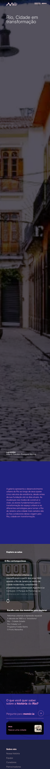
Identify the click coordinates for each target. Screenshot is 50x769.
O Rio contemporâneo (15, 561)
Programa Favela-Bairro (17, 627)
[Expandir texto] (8, 601)
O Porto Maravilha (15, 629)
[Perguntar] (41, 713)
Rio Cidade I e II (14, 624)
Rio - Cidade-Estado (16, 621)
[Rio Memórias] (12, 4)
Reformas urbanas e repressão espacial (24, 615)
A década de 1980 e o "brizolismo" (22, 618)
